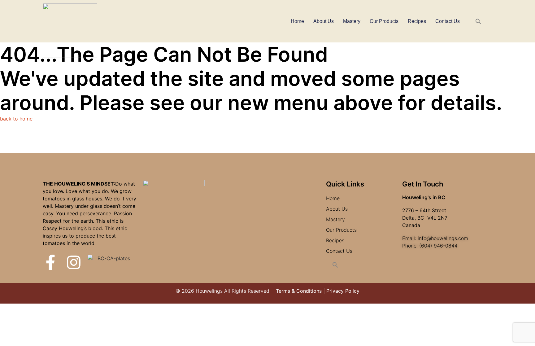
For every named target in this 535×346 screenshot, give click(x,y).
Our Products (384, 21)
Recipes (417, 21)
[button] (478, 21)
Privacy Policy (342, 291)
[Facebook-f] (50, 262)
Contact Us (447, 21)
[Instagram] (73, 262)
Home (297, 21)
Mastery (351, 21)
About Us (323, 21)
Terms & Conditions (299, 291)
